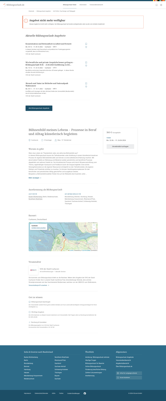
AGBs (53, 393)
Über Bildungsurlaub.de (124, 366)
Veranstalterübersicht (96, 4)
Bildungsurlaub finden (69, 4)
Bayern (57, 376)
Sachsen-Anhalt (60, 366)
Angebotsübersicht (122, 363)
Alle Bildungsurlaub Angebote (39, 108)
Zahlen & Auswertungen (93, 372)
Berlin (26, 360)
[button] (64, 235)
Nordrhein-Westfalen (35, 199)
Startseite (31, 11)
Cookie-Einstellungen (73, 393)
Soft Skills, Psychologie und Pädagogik (64, 11)
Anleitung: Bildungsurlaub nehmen (97, 357)
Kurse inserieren (125, 377)
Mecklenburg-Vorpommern (33, 376)
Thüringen (58, 372)
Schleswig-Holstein (61, 369)
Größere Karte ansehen (39, 228)
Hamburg (27, 369)
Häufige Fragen (90, 360)
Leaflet (71, 250)
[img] (63, 236)
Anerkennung (90, 376)
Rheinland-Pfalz (60, 360)
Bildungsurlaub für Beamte (94, 363)
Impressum (27, 393)
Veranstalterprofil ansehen (38, 285)
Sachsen (58, 379)
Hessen (26, 372)
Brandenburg (28, 363)
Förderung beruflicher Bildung (95, 369)
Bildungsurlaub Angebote (44, 11)
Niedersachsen (29, 379)
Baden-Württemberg (35, 197)
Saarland (58, 363)
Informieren (83, 4)
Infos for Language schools (128, 373)
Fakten (61, 393)
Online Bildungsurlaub (93, 366)
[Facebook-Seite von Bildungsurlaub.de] (85, 393)
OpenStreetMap (86, 250)
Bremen (26, 366)
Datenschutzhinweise (41, 393)
